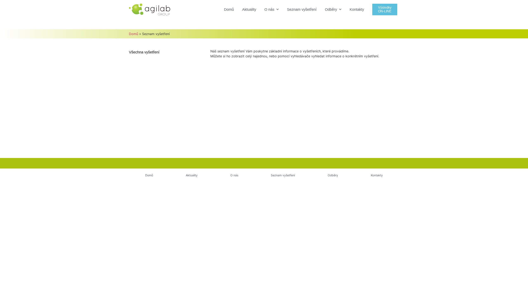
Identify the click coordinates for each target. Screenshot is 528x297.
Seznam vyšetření (302, 9)
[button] (384, 9)
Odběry (331, 9)
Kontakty (357, 9)
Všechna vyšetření (144, 52)
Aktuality (249, 9)
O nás (269, 9)
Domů (229, 9)
